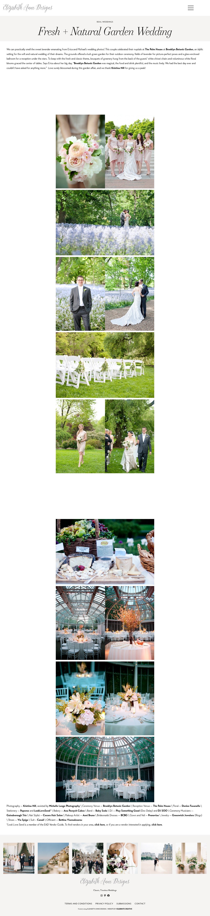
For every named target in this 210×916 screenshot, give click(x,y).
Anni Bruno (89, 815)
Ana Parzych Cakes (74, 810)
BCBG (124, 815)
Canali (40, 820)
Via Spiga (23, 820)
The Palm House (154, 49)
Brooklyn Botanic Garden (179, 49)
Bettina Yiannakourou (70, 820)
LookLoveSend (42, 810)
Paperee (24, 810)
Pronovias (153, 815)
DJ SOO (162, 810)
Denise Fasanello (191, 806)
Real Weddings (105, 22)
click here (99, 824)
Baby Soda (101, 810)
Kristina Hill (117, 68)
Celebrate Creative (124, 909)
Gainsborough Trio (17, 815)
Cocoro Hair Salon (53, 815)
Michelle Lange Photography (64, 806)
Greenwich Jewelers (183, 815)
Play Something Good (128, 810)
